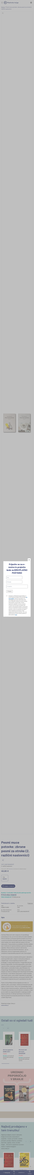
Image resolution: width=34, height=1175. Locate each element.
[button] (29, 559)
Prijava (9, 591)
